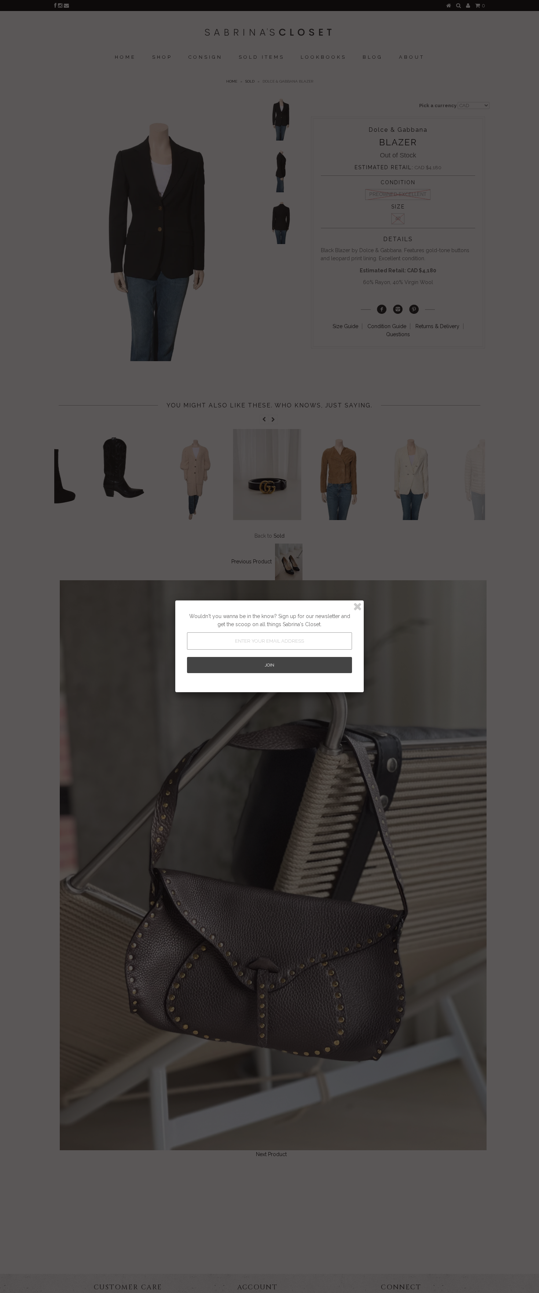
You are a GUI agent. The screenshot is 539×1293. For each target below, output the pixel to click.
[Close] (357, 606)
